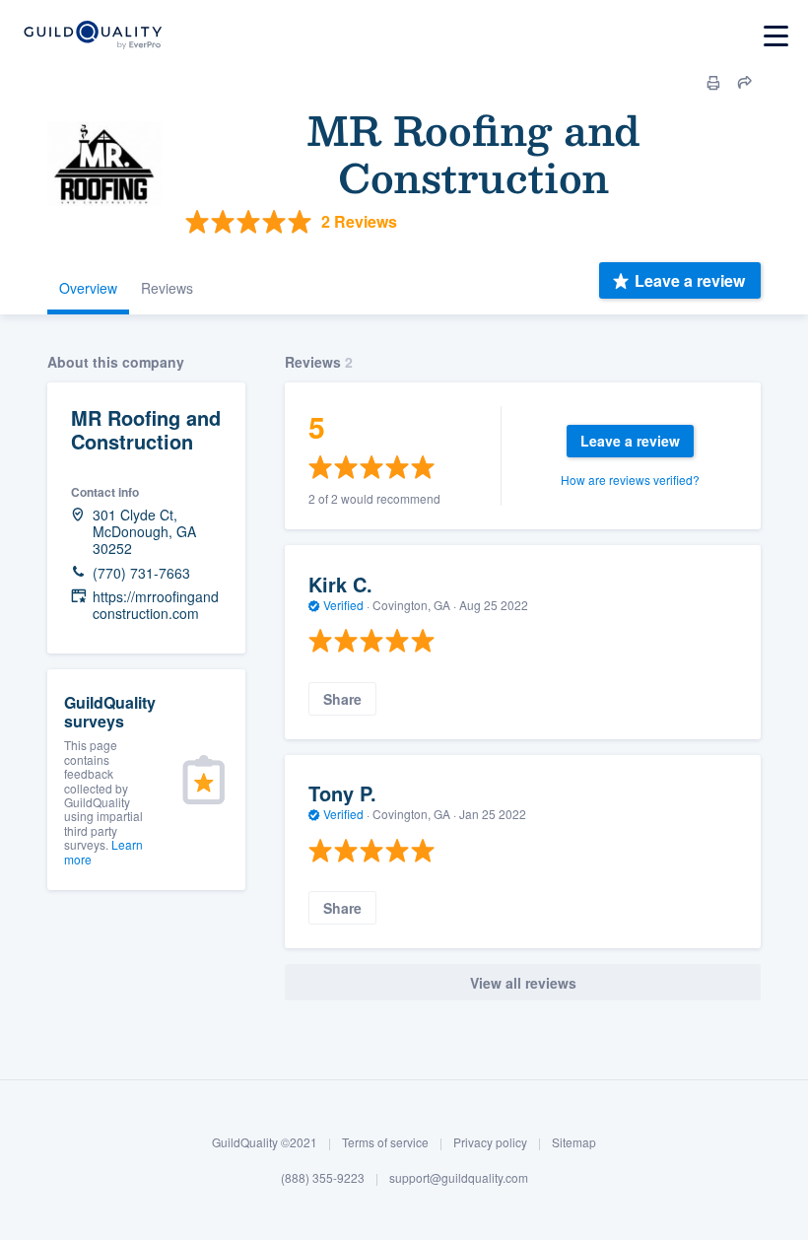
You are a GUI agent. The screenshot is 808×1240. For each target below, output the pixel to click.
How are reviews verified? (630, 479)
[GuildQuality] (92, 36)
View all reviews (523, 983)
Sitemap (574, 1142)
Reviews (167, 288)
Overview (88, 288)
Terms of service (385, 1142)
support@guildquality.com (458, 1177)
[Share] (745, 83)
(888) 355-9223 (323, 1177)
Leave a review (690, 280)
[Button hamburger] (776, 36)
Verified (343, 604)
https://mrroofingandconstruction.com (156, 605)
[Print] (713, 83)
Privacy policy (490, 1142)
